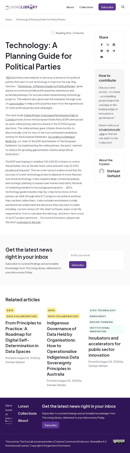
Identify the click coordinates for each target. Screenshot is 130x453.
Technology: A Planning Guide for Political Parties (46, 86)
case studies (16, 103)
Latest (23, 406)
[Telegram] (113, 50)
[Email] (101, 56)
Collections (86, 7)
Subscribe (107, 7)
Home (8, 19)
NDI (8, 77)
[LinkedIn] (113, 44)
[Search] (123, 6)
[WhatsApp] (101, 50)
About (70, 7)
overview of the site (28, 222)
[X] (107, 44)
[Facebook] (101, 44)
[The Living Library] (21, 7)
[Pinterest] (107, 50)
